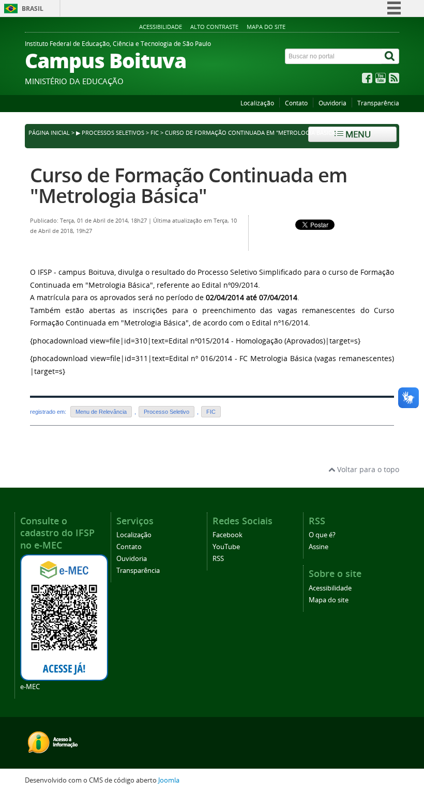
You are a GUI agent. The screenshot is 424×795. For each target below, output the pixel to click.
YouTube (226, 546)
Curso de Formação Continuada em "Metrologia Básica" (188, 185)
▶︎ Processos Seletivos (110, 132)
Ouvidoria (332, 103)
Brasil (32, 8)
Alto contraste (214, 26)
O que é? (322, 535)
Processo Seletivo (166, 412)
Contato (296, 103)
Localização (257, 103)
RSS (218, 558)
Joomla (168, 780)
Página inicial (49, 132)
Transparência (378, 103)
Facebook (228, 535)
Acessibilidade (160, 26)
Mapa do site (266, 26)
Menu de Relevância (101, 412)
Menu (357, 134)
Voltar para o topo (367, 469)
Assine (318, 546)
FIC (154, 132)
